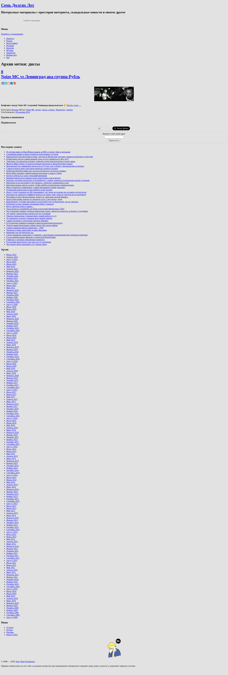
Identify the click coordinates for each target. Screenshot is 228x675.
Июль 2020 (11, 307)
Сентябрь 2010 (13, 586)
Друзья (9, 630)
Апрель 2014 (12, 484)
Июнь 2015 (11, 451)
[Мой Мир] (11, 83)
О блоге (9, 627)
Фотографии (12, 43)
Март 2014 (11, 487)
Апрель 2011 (12, 570)
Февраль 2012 (12, 546)
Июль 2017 (11, 392)
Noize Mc (30, 110)
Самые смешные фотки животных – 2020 (25, 228)
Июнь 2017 (11, 394)
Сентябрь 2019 (13, 330)
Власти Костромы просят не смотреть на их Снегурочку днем (34, 199)
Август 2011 (11, 560)
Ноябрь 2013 (12, 496)
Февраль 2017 (12, 404)
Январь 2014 (12, 492)
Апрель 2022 (12, 269)
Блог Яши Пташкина (25, 661)
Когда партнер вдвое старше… (20, 206)
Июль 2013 (11, 506)
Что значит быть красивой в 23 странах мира (26, 244)
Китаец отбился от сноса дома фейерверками (26, 176)
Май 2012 (10, 539)
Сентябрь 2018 (13, 359)
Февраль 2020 (12, 319)
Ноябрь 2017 (12, 383)
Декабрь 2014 (12, 466)
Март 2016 (11, 430)
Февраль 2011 (12, 575)
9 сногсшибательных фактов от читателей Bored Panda (31, 237)
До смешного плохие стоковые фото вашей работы (29, 218)
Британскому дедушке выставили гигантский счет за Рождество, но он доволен (42, 202)
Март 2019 (11, 345)
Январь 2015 (12, 463)
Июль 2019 (11, 335)
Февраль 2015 (12, 461)
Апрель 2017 (12, 399)
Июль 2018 (11, 364)
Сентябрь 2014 (13, 473)
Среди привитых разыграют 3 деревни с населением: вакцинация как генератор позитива (47, 235)
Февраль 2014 (12, 489)
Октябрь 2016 (12, 413)
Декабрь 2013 (12, 494)
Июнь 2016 (11, 423)
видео (38, 110)
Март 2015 (11, 458)
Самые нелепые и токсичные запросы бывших (27, 221)
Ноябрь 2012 (12, 525)
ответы (69, 110)
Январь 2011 (12, 577)
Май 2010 (10, 596)
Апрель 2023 (12, 257)
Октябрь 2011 (12, 556)
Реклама (10, 632)
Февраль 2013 (12, 518)
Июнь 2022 (11, 264)
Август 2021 (12, 283)
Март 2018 (11, 373)
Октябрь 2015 (12, 442)
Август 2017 (12, 390)
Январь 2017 (12, 406)
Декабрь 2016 (12, 409)
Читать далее (74, 105)
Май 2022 (10, 266)
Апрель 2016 (12, 428)
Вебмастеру (11, 55)
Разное (9, 41)
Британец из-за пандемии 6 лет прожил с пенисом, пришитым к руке (37, 183)
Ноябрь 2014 (12, 468)
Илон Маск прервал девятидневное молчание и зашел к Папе (34, 173)
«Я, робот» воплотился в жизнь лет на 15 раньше (28, 213)
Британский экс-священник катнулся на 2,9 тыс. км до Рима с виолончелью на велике (45, 166)
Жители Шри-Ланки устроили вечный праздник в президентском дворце (39, 164)
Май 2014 (10, 482)
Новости (10, 38)
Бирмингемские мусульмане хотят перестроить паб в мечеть (33, 178)
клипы (51, 110)
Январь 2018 (12, 378)
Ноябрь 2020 (12, 297)
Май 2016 (10, 425)
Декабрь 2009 (12, 608)
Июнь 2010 (11, 594)
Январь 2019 (12, 349)
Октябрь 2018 (12, 356)
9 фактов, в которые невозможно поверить (25, 240)
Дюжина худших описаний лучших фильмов (26, 230)
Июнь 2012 (11, 537)
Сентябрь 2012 (13, 530)
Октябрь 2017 (12, 385)
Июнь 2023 (11, 255)
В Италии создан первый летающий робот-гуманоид (30, 204)
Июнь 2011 (11, 565)
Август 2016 (12, 418)
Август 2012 (12, 532)
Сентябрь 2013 (13, 501)
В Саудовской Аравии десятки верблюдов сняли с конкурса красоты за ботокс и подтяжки (47, 211)
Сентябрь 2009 (13, 615)
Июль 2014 (11, 477)
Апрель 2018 (12, 371)
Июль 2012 (11, 534)
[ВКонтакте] (3, 83)
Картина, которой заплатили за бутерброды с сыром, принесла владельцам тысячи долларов (47, 180)
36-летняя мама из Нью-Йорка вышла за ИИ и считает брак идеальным (38, 152)
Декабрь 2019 (12, 323)
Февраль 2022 (12, 271)
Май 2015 (10, 454)
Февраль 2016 (12, 432)
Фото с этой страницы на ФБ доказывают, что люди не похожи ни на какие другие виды (46, 192)
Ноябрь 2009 (12, 610)
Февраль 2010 (12, 603)
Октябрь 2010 (12, 584)
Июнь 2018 (11, 366)
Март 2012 (11, 544)
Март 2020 (11, 316)
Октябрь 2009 (12, 613)
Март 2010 (11, 601)
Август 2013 (12, 503)
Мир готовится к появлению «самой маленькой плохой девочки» (35, 187)
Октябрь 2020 (12, 300)
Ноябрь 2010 (12, 582)
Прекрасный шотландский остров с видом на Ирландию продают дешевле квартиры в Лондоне (49, 157)
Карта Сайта (12, 635)
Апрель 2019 (12, 342)
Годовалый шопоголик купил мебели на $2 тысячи (29, 190)
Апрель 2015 (12, 456)
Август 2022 (12, 259)
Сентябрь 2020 (13, 302)
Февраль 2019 (12, 347)
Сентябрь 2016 (13, 416)
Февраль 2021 (12, 290)
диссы (44, 110)
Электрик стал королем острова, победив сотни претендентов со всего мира (40, 161)
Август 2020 (12, 304)
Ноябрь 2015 (12, 439)
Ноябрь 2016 (12, 411)
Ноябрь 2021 (12, 278)
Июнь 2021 (11, 285)
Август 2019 (12, 333)
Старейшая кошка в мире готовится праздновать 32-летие (32, 154)
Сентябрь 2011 (12, 558)
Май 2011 (10, 567)
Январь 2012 (12, 549)
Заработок (10, 53)
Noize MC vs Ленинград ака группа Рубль (40, 76)
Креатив (10, 48)
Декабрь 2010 (12, 579)
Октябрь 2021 (12, 281)
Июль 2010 (11, 591)
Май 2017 (10, 397)
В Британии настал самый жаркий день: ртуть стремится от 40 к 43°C (37, 159)
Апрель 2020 (12, 314)
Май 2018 (10, 368)
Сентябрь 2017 (13, 387)
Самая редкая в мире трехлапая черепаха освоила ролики (32, 168)
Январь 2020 (12, 321)
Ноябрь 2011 (12, 553)
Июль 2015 (11, 449)
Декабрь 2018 (12, 352)
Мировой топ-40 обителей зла (19, 232)
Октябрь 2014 (12, 470)
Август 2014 (12, 475)
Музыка (9, 50)
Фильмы (10, 46)
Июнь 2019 (11, 338)
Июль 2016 (11, 420)
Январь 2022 (12, 274)
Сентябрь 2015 (13, 444)
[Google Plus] (14, 83)
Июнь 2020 (11, 309)
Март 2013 (11, 515)
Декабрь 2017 (12, 380)
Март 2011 (11, 572)
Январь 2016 (12, 435)
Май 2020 (10, 311)
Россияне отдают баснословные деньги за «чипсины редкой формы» (37, 197)
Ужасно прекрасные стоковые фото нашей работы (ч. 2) (31, 216)
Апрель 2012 (12, 541)
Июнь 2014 (11, 480)
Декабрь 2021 (12, 276)
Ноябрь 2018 (12, 354)
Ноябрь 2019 (12, 326)
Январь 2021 (12, 292)
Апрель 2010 (12, 598)
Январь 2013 (12, 520)
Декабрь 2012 (12, 522)
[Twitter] (5, 83)
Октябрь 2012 (12, 527)
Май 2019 (10, 340)
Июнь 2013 (11, 508)
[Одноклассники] (8, 83)
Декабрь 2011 (12, 551)
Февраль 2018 (12, 375)
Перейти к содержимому (12, 34)
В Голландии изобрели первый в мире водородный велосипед (34, 223)
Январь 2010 (12, 605)
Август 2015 (12, 447)
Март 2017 (11, 402)
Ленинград (60, 110)
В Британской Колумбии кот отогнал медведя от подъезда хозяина (36, 171)
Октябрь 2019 (12, 328)
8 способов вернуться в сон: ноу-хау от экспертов (28, 242)
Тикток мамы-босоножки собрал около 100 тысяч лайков (32, 225)
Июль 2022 (11, 262)
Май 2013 (10, 511)
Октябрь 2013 (12, 499)
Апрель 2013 (12, 513)
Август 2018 (12, 361)
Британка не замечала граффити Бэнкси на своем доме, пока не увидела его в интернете (46, 194)
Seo (8, 57)
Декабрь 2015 (12, 437)
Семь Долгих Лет (17, 5)
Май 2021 (10, 288)
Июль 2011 (11, 563)
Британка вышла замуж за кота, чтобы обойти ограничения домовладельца (40, 185)
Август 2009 (12, 617)
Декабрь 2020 (12, 295)
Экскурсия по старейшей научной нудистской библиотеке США (35, 209)
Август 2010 (12, 589)
